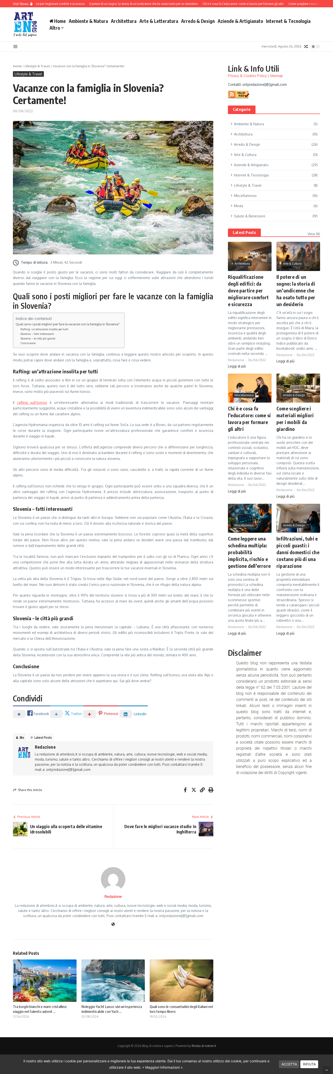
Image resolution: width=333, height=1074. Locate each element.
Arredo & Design (198, 21)
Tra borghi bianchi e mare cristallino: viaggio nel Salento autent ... (40, 1009)
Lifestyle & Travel (37, 66)
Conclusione (28, 343)
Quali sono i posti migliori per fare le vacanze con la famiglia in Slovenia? (67, 324)
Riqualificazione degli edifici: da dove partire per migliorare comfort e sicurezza (248, 290)
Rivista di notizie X (204, 1046)
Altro (54, 28)
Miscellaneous (244, 395)
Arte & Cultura (292, 263)
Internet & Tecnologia (288, 21)
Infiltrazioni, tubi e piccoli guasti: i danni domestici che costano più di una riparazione (297, 552)
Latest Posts (244, 232)
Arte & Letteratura (158, 21)
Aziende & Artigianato (240, 21)
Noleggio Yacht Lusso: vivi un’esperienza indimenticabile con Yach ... (111, 1009)
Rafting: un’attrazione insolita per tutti (44, 329)
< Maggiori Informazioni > (162, 1067)
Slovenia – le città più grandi (37, 338)
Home (17, 66)
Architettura (124, 21)
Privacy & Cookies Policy (247, 76)
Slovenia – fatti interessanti (37, 334)
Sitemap (276, 76)
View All (314, 234)
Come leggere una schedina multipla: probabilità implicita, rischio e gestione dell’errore (249, 552)
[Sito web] (113, 924)
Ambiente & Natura (88, 21)
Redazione (45, 747)
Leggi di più (237, 366)
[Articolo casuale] (306, 46)
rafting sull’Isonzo (32, 402)
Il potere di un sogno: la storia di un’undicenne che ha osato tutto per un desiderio (295, 290)
